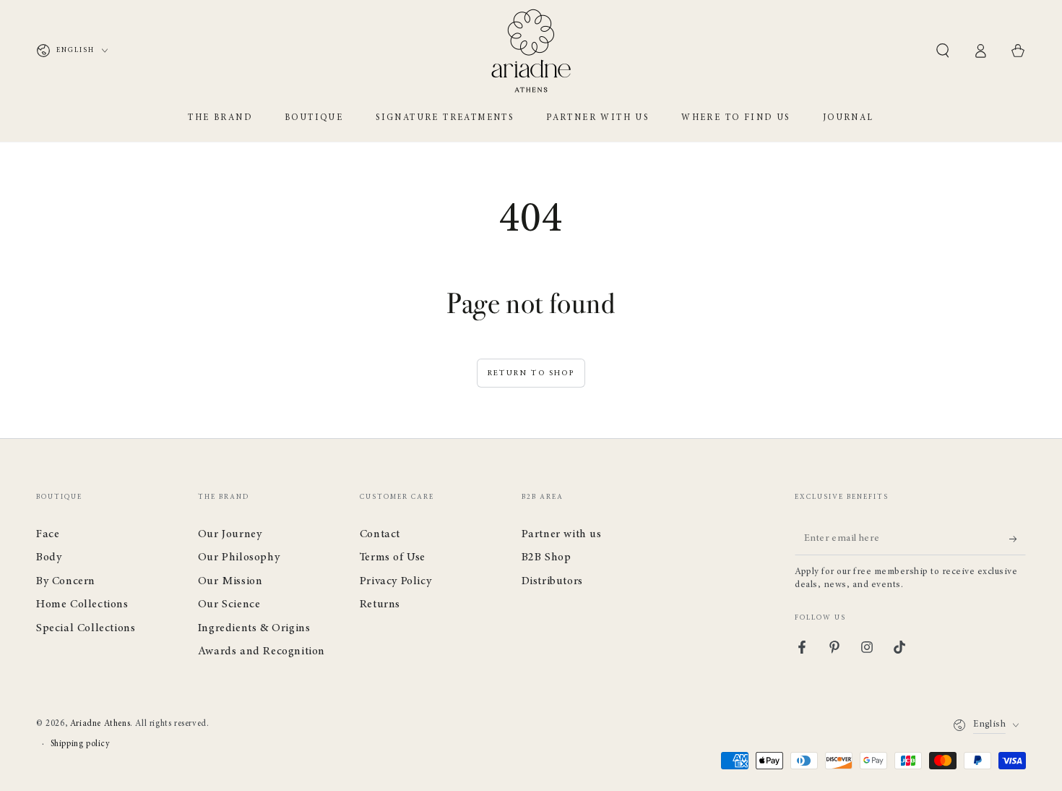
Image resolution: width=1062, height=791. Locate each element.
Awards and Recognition (261, 651)
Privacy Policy (395, 581)
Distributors (552, 581)
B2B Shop (546, 557)
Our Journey (230, 534)
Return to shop (531, 373)
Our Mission (230, 581)
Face (47, 534)
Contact (380, 534)
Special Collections (85, 628)
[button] (943, 51)
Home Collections (82, 604)
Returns (380, 604)
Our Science (229, 604)
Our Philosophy (239, 557)
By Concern (65, 581)
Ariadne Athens (100, 723)
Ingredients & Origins (254, 628)
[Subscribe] (1017, 539)
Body (48, 557)
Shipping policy (81, 744)
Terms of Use (393, 557)
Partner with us (562, 534)
